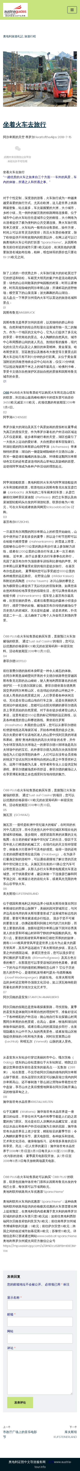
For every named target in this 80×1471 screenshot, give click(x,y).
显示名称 (14, 1297)
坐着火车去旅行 (24, 124)
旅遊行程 (30, 36)
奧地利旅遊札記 (13, 36)
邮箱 (11, 1314)
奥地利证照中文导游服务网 (27, 1462)
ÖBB (6, 392)
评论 (11, 1348)
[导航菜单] (72, 9)
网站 (10, 1331)
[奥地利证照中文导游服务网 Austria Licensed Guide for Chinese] (16, 10)
